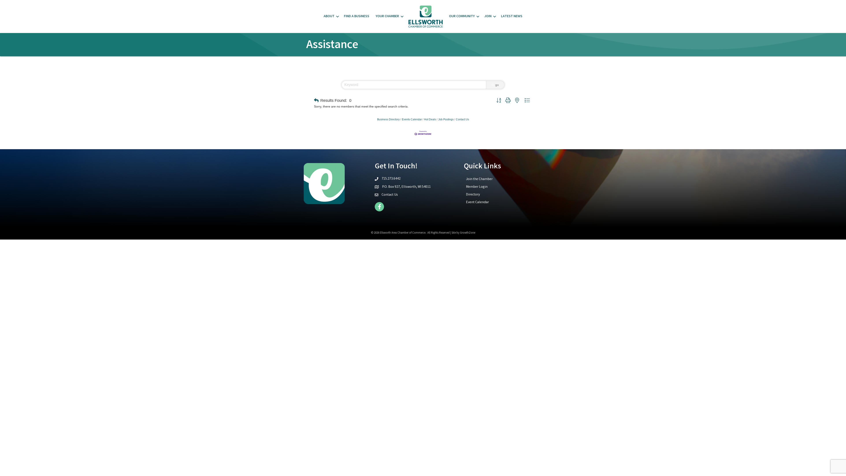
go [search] (497, 85)
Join (488, 16)
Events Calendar (412, 119)
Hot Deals (430, 119)
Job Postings (446, 119)
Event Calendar (477, 202)
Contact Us (462, 119)
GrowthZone (467, 233)
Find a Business (356, 16)
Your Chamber (387, 16)
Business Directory (388, 119)
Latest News (511, 16)
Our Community (462, 16)
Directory (473, 194)
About (329, 16)
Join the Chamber (479, 179)
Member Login (477, 187)
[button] (316, 100)
